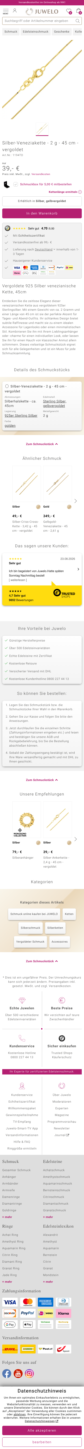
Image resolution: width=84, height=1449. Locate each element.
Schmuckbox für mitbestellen (46, 184)
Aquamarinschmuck (57, 1184)
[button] (5, 11)
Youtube (18, 1373)
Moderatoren (62, 1102)
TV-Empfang (22, 1122)
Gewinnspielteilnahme (22, 1115)
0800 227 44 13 (22, 1057)
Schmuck (10, 32)
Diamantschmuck (56, 1204)
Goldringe (9, 1210)
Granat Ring (10, 1268)
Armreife (8, 1190)
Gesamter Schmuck (16, 1170)
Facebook (6, 1373)
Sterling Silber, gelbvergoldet (55, 403)
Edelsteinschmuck (35, 32)
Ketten (69, 914)
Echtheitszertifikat (22, 1102)
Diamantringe (12, 1204)
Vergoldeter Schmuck (30, 942)
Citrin (47, 1262)
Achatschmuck (54, 1170)
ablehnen (20, 1415)
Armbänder (10, 1184)
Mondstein (51, 1275)
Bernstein (50, 1255)
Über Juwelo (62, 1095)
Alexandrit (50, 1235)
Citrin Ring (10, 1255)
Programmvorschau (61, 1122)
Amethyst (50, 1242)
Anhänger (9, 1177)
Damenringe (11, 1197)
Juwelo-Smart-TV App (22, 1128)
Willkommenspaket (22, 1108)
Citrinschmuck (53, 1197)
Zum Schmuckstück (40, 444)
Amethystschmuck (56, 1177)
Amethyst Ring (13, 1242)
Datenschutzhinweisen (40, 1421)
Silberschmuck (30, 928)
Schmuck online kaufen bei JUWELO (34, 914)
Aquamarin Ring (14, 1248)
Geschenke (61, 32)
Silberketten (55, 928)
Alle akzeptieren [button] (42, 1430)
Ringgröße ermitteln (22, 1149)
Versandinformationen (22, 1135)
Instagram (29, 1373)
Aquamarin (51, 1248)
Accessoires (60, 942)
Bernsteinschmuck (56, 1190)
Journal (60, 1135)
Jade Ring (9, 1275)
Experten (61, 1108)
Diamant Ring (12, 1262)
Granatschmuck (54, 1210)
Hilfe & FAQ (22, 1142)
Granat (48, 1268)
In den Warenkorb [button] (42, 213)
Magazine (62, 1115)
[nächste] (75, 501)
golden (10, 425)
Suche (78, 21)
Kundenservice (22, 1095)
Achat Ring (10, 1235)
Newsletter (62, 1128)
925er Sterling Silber (21, 415)
